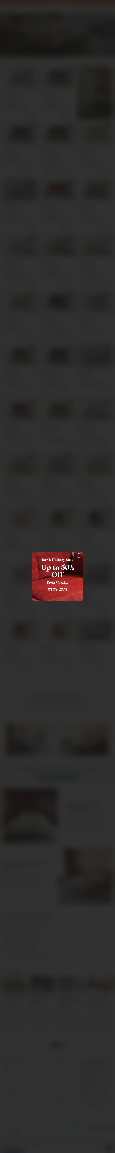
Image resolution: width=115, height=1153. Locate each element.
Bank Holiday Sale (57, 560)
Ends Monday (57, 583)
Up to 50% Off (57, 571)
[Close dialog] (79, 555)
